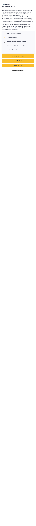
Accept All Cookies (18, 60)
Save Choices (18, 65)
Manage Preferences (18, 70)
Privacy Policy (13, 27)
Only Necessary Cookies (18, 56)
